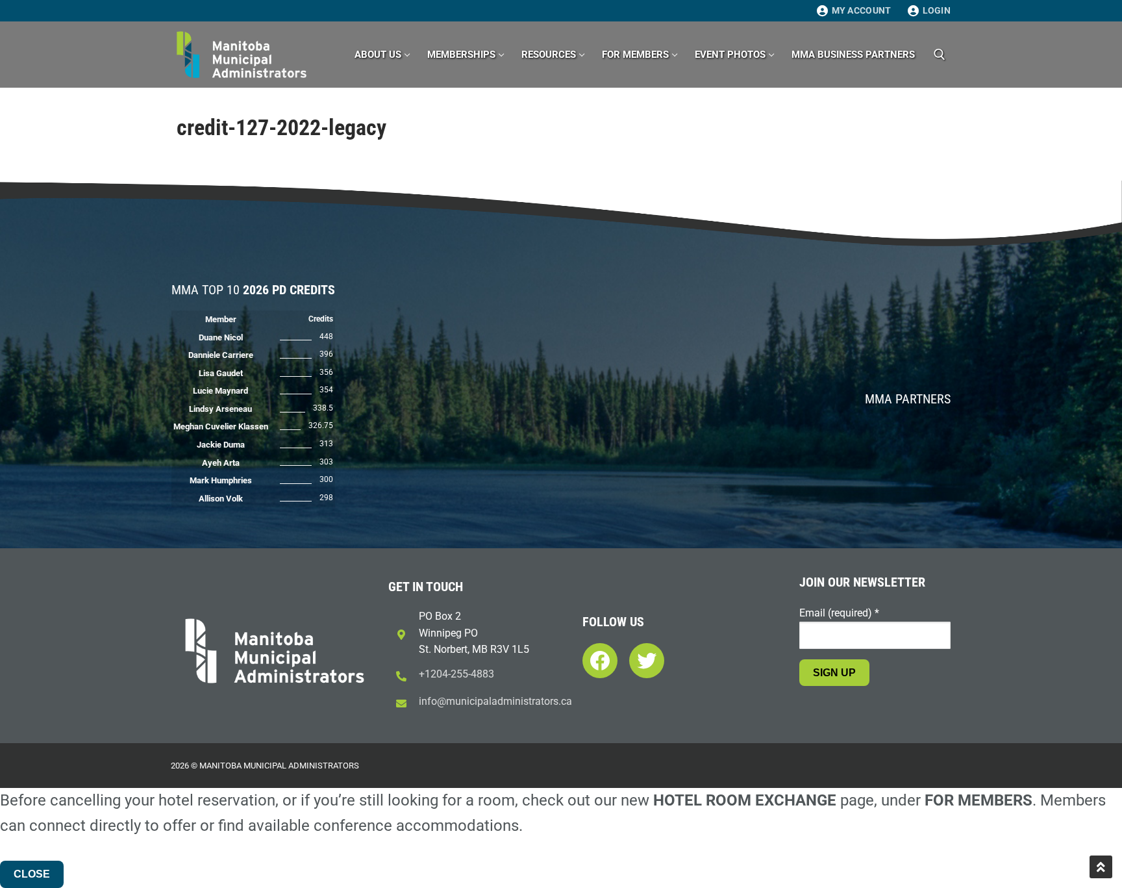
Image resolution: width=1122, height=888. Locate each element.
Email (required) (839, 613)
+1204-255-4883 (456, 674)
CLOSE (32, 874)
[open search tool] (939, 54)
